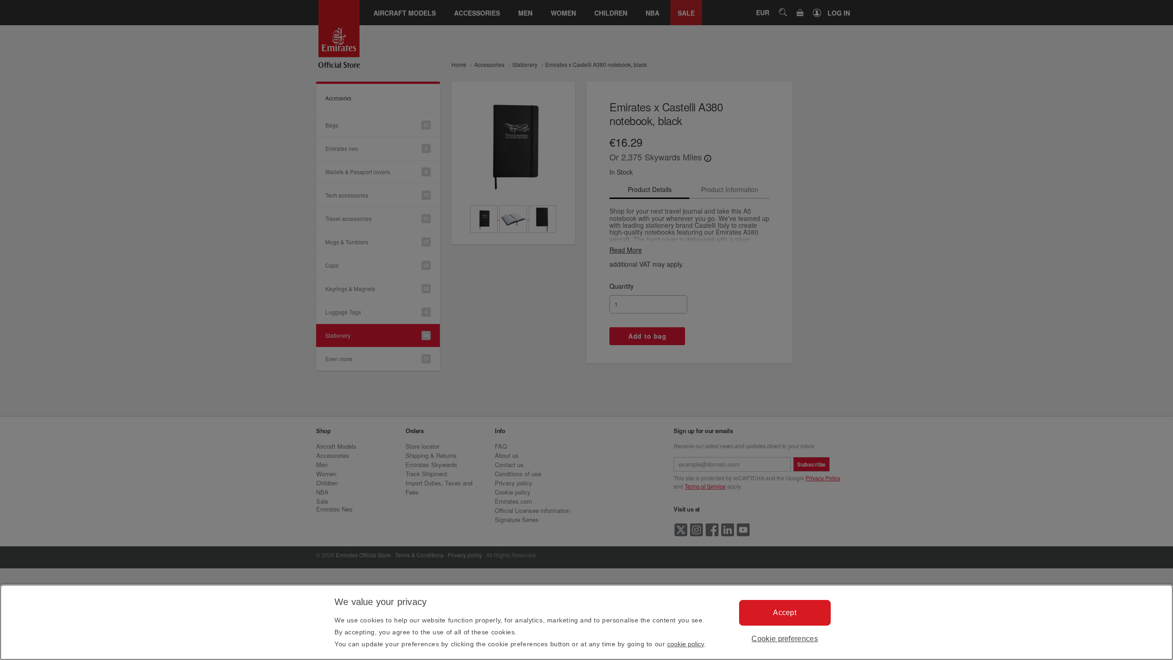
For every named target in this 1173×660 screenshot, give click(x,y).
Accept (784, 612)
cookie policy (685, 644)
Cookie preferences (784, 639)
